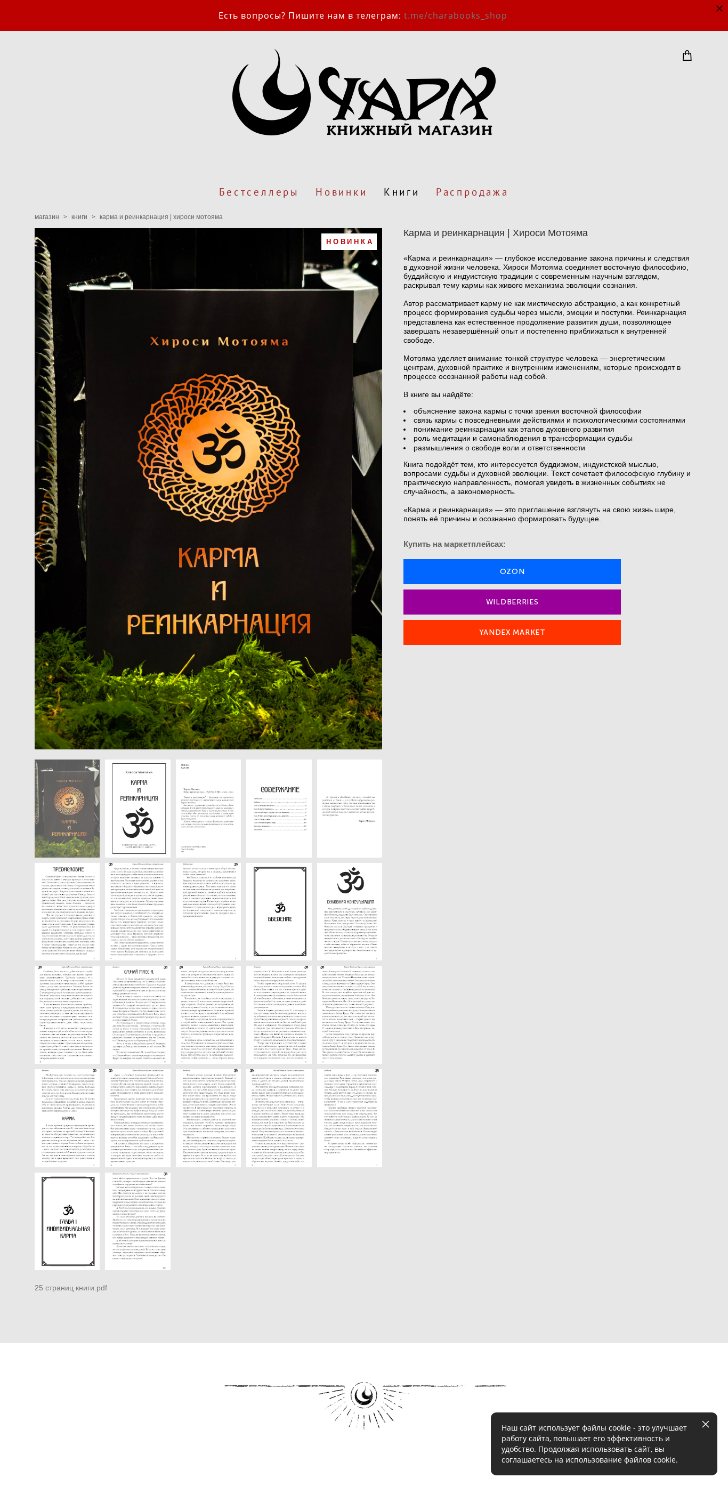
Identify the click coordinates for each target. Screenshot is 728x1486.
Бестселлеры (259, 191)
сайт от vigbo (56, 1460)
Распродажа (472, 191)
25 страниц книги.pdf (71, 1287)
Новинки (342, 191)
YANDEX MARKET (512, 632)
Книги (402, 191)
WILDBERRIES (512, 602)
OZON (512, 571)
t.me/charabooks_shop (455, 15)
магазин (47, 217)
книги (79, 217)
